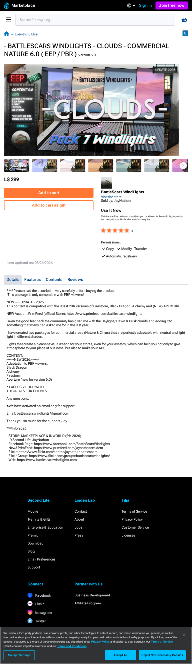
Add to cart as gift (49, 205)
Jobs (78, 527)
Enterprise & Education (45, 527)
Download (36, 543)
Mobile (33, 511)
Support (34, 567)
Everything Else (26, 34)
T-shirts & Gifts (39, 519)
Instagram (43, 613)
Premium (35, 535)
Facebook (42, 595)
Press (78, 535)
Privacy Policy (132, 519)
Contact (80, 511)
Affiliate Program (87, 603)
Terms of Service (134, 511)
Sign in (145, 5)
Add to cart (48, 192)
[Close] (184, 634)
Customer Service (135, 527)
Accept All (120, 655)
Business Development (92, 595)
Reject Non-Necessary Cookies (162, 655)
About (79, 519)
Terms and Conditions (71, 646)
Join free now (171, 5)
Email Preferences (42, 559)
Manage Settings (19, 655)
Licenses (129, 535)
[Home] (6, 34)
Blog (31, 551)
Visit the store (111, 197)
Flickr (39, 604)
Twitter (40, 621)
